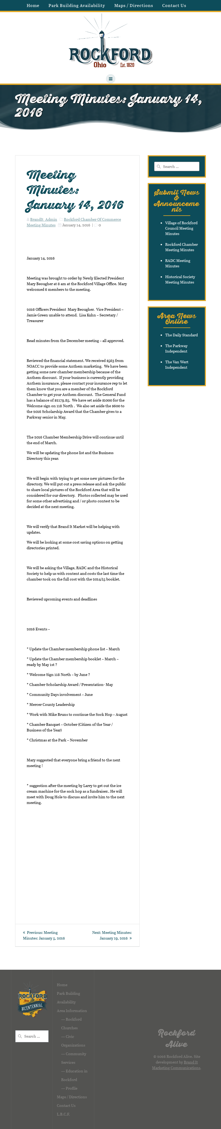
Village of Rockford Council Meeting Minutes (181, 228)
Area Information (72, 1010)
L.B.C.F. (63, 1114)
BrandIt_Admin (43, 219)
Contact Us (174, 5)
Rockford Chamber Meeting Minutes (181, 247)
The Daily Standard (181, 335)
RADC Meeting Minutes (177, 263)
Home (33, 5)
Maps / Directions (133, 5)
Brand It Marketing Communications (176, 1065)
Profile (71, 1088)
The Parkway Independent (176, 348)
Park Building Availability (77, 5)
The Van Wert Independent (176, 364)
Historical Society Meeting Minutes (180, 279)
